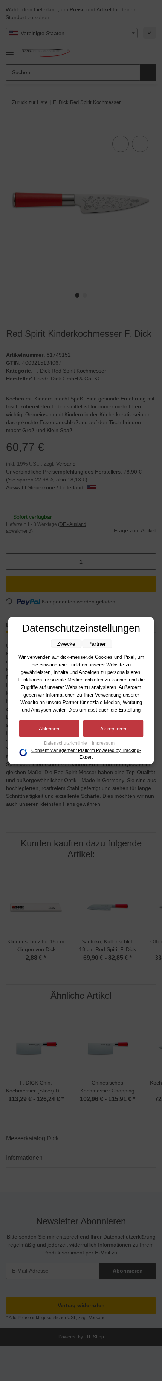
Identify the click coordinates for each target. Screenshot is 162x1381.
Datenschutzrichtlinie (66, 743)
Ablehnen (49, 729)
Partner (97, 644)
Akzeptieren (113, 729)
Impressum (103, 743)
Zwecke (66, 644)
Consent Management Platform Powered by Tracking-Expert (86, 754)
